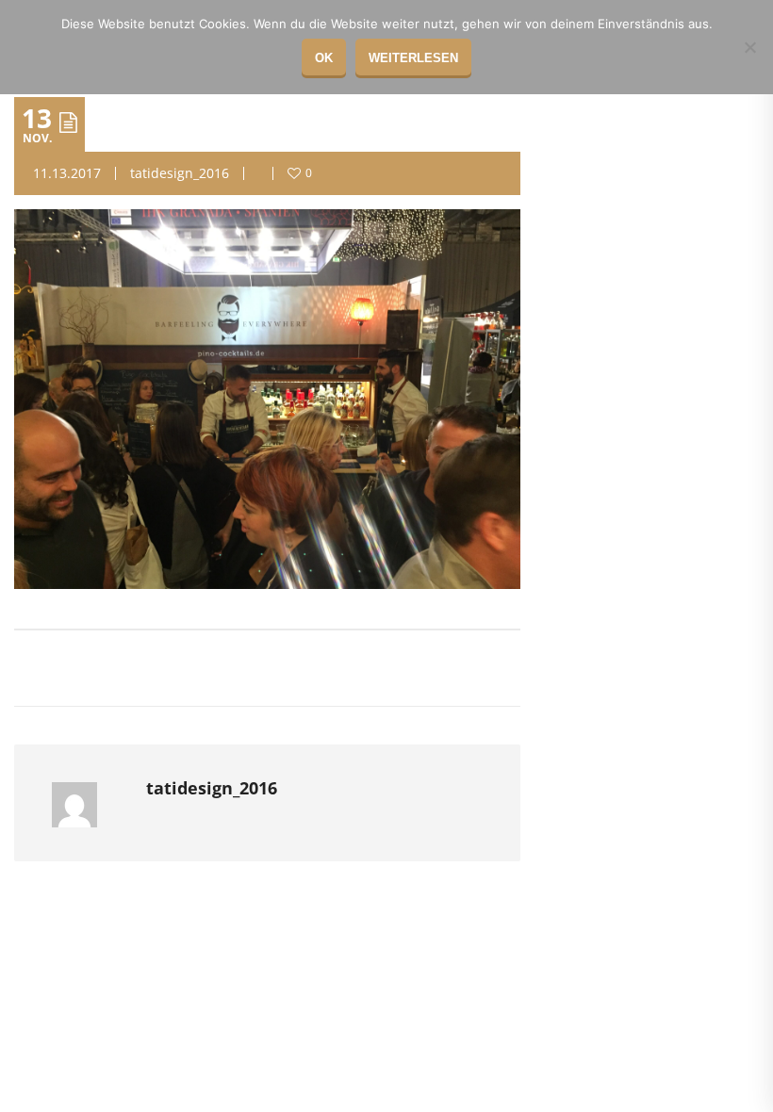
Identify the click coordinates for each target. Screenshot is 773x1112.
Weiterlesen (413, 58)
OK (324, 58)
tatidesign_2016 (179, 173)
